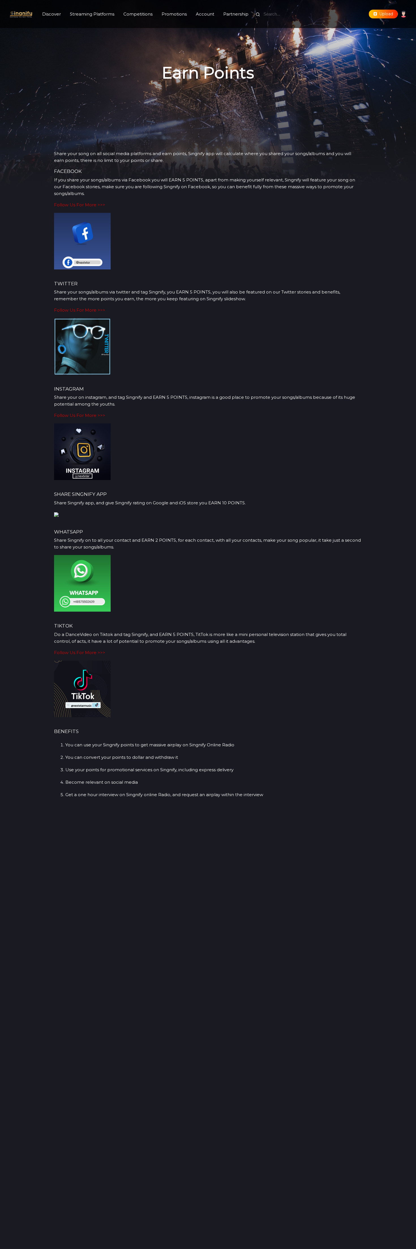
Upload (385, 13)
